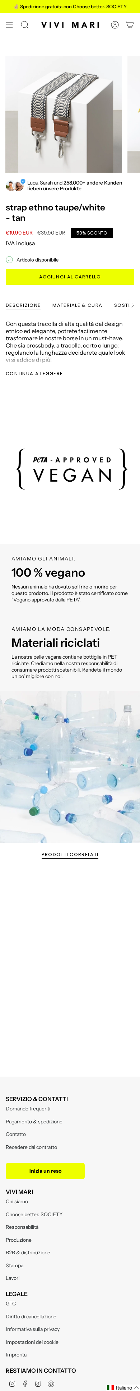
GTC (11, 1303)
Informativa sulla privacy (33, 1329)
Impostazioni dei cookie (32, 1342)
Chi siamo (17, 1201)
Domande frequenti (28, 1108)
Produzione (19, 1240)
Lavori (12, 1278)
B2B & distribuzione (28, 1252)
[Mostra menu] (9, 25)
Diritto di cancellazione (31, 1316)
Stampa (14, 1265)
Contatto (16, 1134)
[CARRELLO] (129, 25)
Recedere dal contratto (31, 1147)
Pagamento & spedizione (34, 1121)
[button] (123, 1388)
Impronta (16, 1354)
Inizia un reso (45, 1171)
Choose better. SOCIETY (34, 1214)
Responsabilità (22, 1227)
